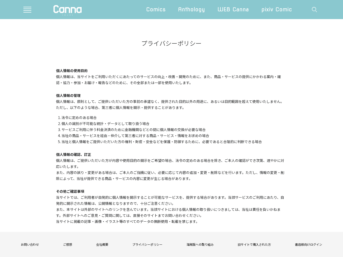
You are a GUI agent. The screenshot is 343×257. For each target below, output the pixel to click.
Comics (155, 9)
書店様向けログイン (308, 244)
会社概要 (102, 244)
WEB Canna (233, 9)
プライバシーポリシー (147, 244)
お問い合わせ (30, 244)
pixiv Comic (276, 9)
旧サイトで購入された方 (254, 244)
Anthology (191, 9)
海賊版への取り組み (200, 244)
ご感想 (67, 244)
